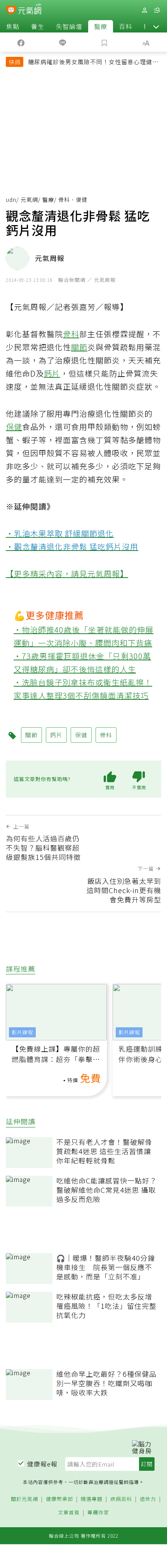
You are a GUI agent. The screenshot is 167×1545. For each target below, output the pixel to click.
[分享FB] (21, 42)
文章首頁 (69, 1513)
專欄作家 (98, 1513)
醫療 (100, 26)
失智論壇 (69, 26)
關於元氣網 (24, 1499)
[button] (156, 26)
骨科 (71, 333)
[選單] (157, 10)
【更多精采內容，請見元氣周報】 (67, 573)
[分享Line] (63, 42)
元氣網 (29, 199)
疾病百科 (121, 1499)
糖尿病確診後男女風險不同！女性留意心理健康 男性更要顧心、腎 (93, 63)
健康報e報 (42, 1464)
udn (11, 199)
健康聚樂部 (59, 1499)
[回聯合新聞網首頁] (11, 11)
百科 (125, 26)
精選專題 (92, 1499)
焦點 (12, 26)
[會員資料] (144, 10)
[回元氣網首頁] (29, 10)
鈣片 (52, 373)
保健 (14, 426)
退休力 (148, 1499)
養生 (37, 26)
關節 (79, 347)
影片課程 (22, 1032)
